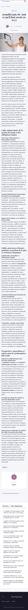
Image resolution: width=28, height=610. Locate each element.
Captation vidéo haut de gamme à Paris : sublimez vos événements (13, 521)
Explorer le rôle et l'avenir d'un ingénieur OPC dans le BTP (11, 551)
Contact (13, 601)
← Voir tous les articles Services (10, 493)
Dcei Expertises (16, 597)
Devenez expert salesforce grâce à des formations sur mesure (13, 561)
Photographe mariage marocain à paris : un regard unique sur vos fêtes (13, 516)
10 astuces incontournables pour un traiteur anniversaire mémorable (12, 571)
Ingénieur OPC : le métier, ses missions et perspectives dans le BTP (13, 541)
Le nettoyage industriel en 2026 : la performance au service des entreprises (13, 576)
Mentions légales (5, 601)
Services (8, 6)
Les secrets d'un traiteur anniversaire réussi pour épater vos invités (13, 536)
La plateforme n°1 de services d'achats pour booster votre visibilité (13, 556)
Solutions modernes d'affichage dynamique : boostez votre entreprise (13, 546)
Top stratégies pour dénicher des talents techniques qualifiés (13, 531)
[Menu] (25, 1)
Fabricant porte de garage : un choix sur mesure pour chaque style (13, 566)
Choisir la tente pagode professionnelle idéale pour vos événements (13, 526)
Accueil (3, 6)
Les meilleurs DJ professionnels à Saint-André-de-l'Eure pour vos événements (13, 511)
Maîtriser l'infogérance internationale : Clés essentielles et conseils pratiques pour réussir (13, 582)
